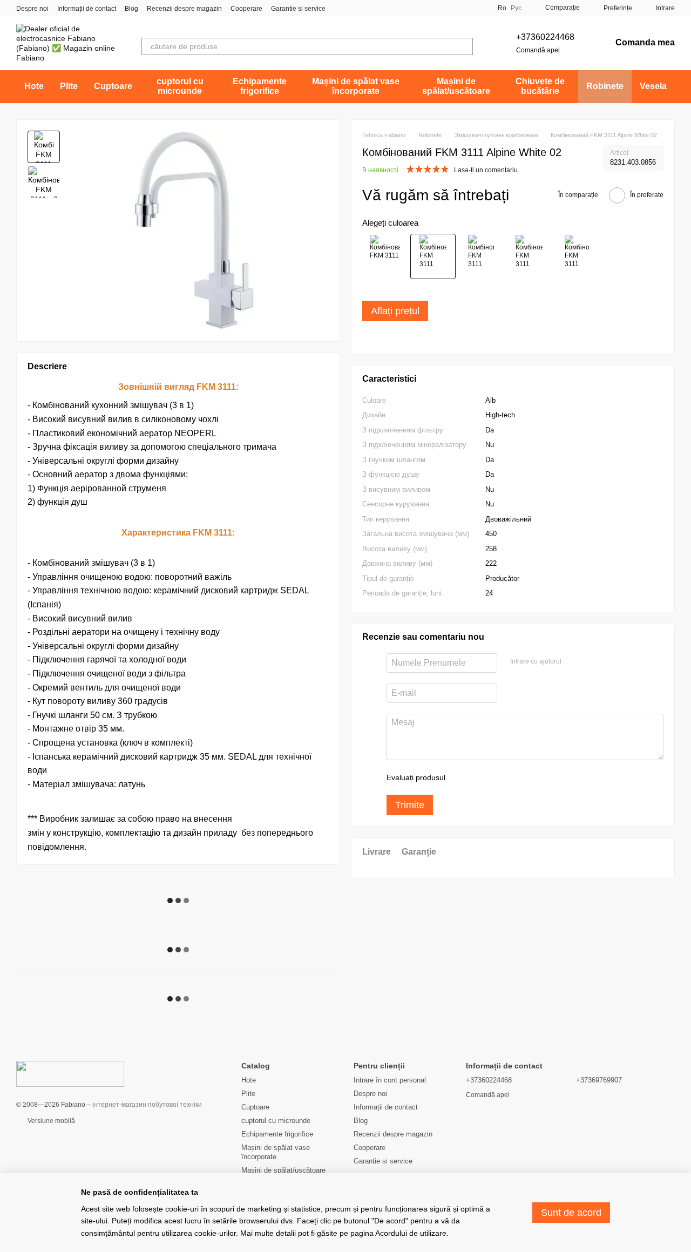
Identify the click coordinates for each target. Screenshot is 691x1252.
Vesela (653, 86)
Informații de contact (86, 8)
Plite (69, 86)
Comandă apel (538, 50)
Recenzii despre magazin (184, 8)
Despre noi (32, 8)
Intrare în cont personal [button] (390, 1080)
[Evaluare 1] (463, 777)
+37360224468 (545, 37)
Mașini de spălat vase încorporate (355, 86)
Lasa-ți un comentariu (486, 170)
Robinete (605, 86)
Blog (131, 8)
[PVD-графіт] (577, 256)
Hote (34, 86)
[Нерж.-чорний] (385, 256)
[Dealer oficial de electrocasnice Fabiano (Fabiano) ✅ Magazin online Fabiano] (70, 1073)
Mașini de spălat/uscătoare (456, 86)
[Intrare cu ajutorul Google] (590, 661)
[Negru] (529, 256)
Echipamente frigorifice (260, 86)
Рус (516, 8)
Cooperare (246, 8)
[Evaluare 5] (532, 777)
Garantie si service (298, 8)
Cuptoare (113, 86)
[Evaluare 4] (515, 777)
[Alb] (433, 256)
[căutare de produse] (464, 46)
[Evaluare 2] (480, 777)
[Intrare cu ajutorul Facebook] (573, 661)
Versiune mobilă (50, 1121)
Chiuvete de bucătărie (540, 86)
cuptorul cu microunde (180, 86)
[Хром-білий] (481, 256)
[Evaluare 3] (497, 777)
